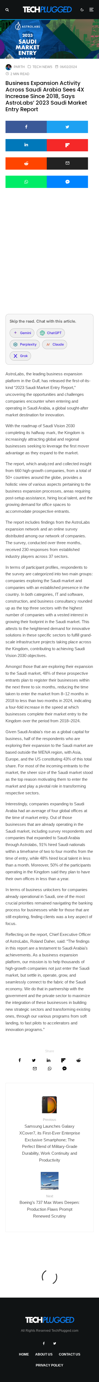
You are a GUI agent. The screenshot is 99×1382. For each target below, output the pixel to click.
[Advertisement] (49, 258)
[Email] (67, 163)
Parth (19, 67)
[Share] (26, 127)
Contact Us (69, 1354)
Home (24, 1354)
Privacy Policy (49, 1365)
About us (44, 1354)
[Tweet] (67, 127)
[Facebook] (44, 1343)
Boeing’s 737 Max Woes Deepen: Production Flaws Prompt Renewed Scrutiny (49, 1206)
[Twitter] (54, 1343)
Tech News (42, 67)
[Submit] (26, 163)
